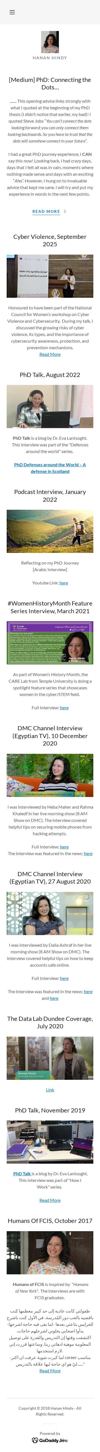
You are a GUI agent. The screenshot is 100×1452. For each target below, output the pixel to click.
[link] (50, 42)
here (63, 582)
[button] (12, 12)
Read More (50, 354)
